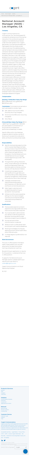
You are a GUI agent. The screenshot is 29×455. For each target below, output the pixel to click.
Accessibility (6, 437)
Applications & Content (6, 403)
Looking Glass (4, 411)
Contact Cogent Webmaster (14, 433)
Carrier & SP (3, 402)
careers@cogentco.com (9, 263)
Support (3, 417)
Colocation (3, 394)
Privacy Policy (22, 431)
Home (2, 13)
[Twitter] (5, 440)
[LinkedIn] (2, 440)
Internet (3, 390)
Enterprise (3, 400)
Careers (13, 13)
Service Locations (5, 409)
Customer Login (4, 416)
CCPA (2, 433)
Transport (3, 393)
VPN (2, 391)
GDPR (6, 433)
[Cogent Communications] (14, 9)
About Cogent (8, 13)
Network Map (4, 408)
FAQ (2, 418)
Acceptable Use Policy (6, 431)
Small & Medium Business (6, 399)
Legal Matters (15, 431)
